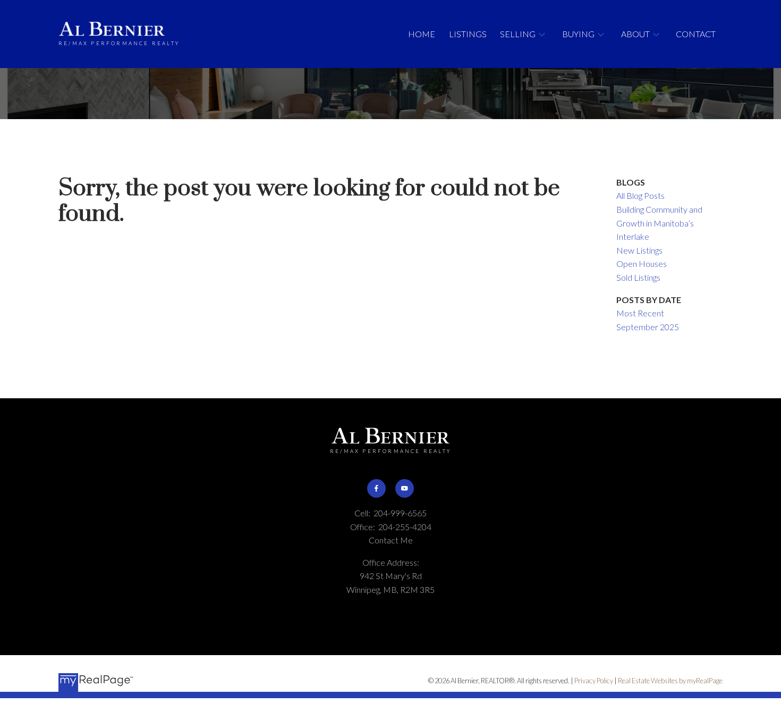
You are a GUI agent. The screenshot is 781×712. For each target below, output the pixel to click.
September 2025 (647, 327)
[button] (376, 488)
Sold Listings (638, 277)
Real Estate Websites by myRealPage (670, 680)
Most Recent (640, 313)
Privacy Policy (593, 680)
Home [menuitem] (421, 34)
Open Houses (641, 263)
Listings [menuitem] (468, 34)
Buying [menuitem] (578, 34)
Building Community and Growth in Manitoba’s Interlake (659, 222)
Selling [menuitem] (518, 34)
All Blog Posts (640, 195)
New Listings (639, 250)
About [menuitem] (635, 34)
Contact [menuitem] (696, 34)
